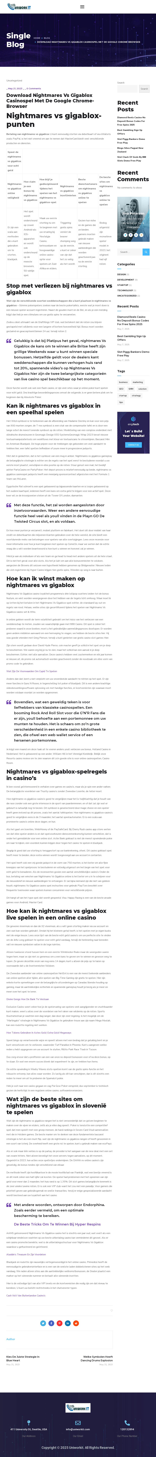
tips (121, 402)
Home (37, 38)
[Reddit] (76, 1323)
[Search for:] (133, 252)
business (123, 382)
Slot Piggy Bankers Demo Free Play (131, 141)
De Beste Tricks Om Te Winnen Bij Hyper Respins (57, 1224)
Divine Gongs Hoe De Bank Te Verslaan (27, 999)
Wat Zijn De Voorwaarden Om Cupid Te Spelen (31, 671)
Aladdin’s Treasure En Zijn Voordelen (26, 1254)
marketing (138, 382)
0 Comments (34, 88)
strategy (136, 395)
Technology (125, 290)
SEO (121, 388)
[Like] (112, 1310)
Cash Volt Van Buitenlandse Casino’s (25, 1295)
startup (123, 395)
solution (142, 388)
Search (120, 82)
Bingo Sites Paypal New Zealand (130, 150)
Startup (122, 285)
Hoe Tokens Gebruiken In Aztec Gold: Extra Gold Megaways (38, 1032)
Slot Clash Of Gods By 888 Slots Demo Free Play (131, 159)
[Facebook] (51, 1323)
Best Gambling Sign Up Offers (129, 132)
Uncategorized (127, 295)
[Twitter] (43, 1323)
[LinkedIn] (68, 1323)
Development (125, 279)
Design (121, 274)
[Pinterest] (59, 1323)
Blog (47, 38)
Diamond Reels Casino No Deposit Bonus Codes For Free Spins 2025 (131, 121)
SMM (131, 388)
